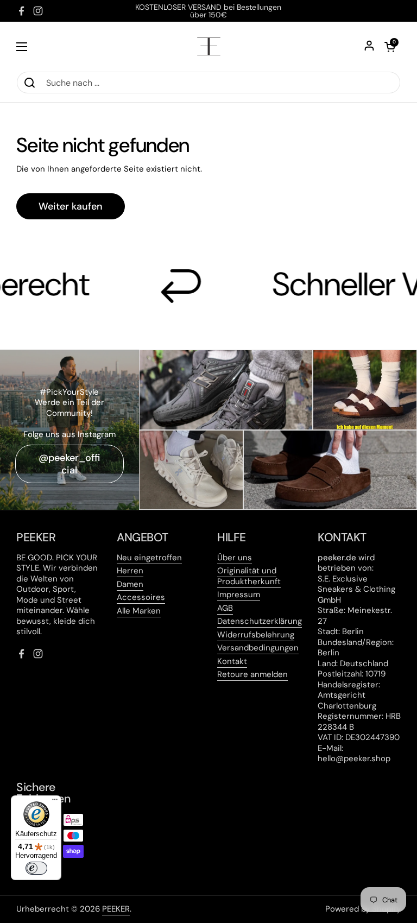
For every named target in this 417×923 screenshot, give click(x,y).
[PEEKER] (208, 46)
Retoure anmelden (252, 674)
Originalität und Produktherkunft (249, 576)
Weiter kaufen (71, 206)
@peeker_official (69, 464)
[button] (390, 47)
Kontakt (232, 661)
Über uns (234, 557)
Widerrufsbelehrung (255, 634)
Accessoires (141, 597)
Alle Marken (139, 610)
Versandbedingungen (258, 647)
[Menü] (54, 801)
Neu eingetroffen (149, 557)
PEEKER (116, 908)
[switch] (36, 868)
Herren (130, 570)
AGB (225, 608)
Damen (130, 584)
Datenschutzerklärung (259, 621)
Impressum (238, 594)
